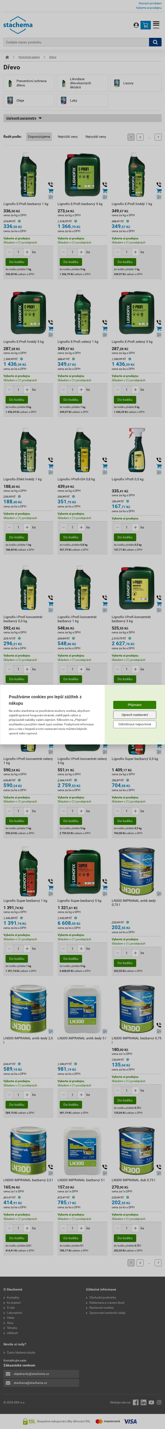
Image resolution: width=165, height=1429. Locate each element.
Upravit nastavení (135, 715)
